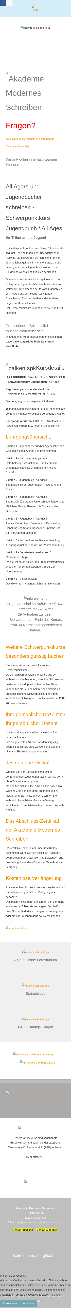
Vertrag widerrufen (47, 1229)
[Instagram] (9, 3)
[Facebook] (3, 3)
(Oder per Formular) (17, 146)
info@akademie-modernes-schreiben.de (40, 1222)
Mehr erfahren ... (35, 1157)
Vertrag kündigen (23, 1229)
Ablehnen (29, 1303)
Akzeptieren (10, 1303)
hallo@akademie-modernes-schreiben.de (30, 139)
